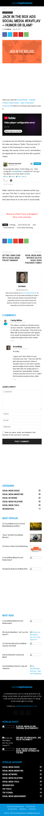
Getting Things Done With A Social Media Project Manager (11, 257)
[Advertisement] (22, 81)
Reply (12, 340)
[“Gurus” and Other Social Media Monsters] (36, 538)
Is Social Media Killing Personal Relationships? (27, 727)
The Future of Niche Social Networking (15, 546)
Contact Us (32, 809)
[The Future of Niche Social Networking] (36, 548)
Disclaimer (22, 809)
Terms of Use (30, 807)
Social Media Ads (14, 9)
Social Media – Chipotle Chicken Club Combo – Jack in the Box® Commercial (18, 103)
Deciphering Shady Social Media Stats (14, 569)
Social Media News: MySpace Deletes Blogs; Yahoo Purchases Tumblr (33, 259)
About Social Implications (15, 807)
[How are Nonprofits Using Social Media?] (36, 657)
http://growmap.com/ (22, 290)
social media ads (8, 227)
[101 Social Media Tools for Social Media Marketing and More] (36, 526)
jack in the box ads (24, 225)
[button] (40, 3)
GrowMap (7, 29)
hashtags (13, 225)
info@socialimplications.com (26, 706)
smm (34, 225)
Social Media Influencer (29, 293)
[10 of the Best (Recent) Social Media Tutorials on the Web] (36, 646)
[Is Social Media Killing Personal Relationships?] (36, 560)
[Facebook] (15, 712)
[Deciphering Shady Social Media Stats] (36, 572)
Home (4, 9)
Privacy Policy (12, 809)
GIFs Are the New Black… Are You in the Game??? (28, 739)
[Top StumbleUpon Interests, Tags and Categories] (36, 670)
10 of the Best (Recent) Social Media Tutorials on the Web (27, 751)
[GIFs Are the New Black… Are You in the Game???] (36, 636)
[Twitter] (28, 712)
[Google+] (22, 712)
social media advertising (25, 227)
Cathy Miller (16, 320)
